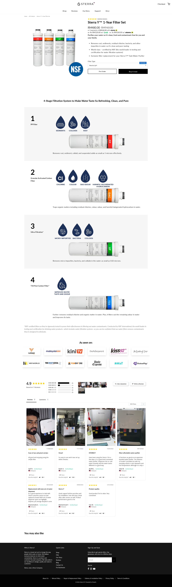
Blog (57, 562)
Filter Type (91, 61)
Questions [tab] (42, 399)
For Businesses (60, 567)
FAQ (57, 555)
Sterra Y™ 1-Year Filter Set (43, 16)
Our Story (86, 11)
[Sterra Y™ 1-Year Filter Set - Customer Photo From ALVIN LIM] (103, 385)
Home (25, 16)
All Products (32, 16)
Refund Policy (56, 578)
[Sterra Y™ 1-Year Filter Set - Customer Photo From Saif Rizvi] (81, 385)
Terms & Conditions (123, 578)
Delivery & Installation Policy (93, 578)
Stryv (107, 11)
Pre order (102, 71)
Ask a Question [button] (121, 384)
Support (98, 11)
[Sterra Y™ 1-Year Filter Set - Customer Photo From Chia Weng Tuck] (81, 391)
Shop (64, 11)
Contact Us (59, 565)
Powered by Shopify (91, 582)
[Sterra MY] (86, 4)
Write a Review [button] (139, 384)
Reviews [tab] (30, 399)
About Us (45, 578)
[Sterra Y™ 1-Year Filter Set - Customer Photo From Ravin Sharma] (96, 385)
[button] (40, 477)
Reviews (74, 11)
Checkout (161, 4)
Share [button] (32, 475)
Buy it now (133, 71)
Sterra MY (82, 582)
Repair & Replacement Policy (72, 578)
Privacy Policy (110, 578)
